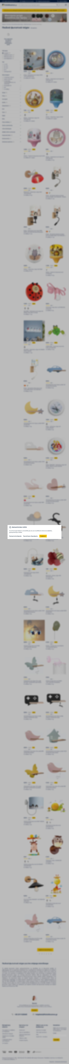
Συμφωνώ (43, 536)
